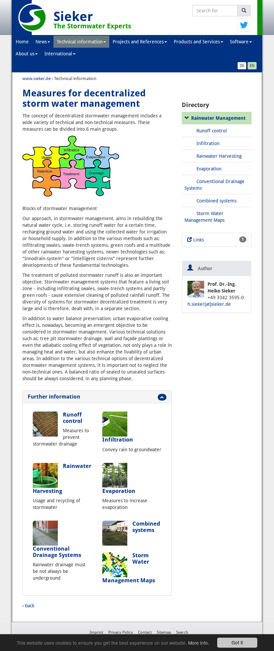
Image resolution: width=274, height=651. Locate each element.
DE (242, 65)
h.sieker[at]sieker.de (209, 304)
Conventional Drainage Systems (57, 551)
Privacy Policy (120, 632)
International (58, 53)
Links (218, 239)
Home (22, 41)
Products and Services (197, 41)
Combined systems (146, 526)
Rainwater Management (218, 118)
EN (252, 65)
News (41, 41)
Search (182, 632)
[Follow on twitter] (244, 24)
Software (239, 41)
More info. (198, 642)
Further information (54, 397)
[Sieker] (32, 17)
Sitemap (164, 632)
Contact (145, 632)
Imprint (96, 632)
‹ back (28, 605)
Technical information (80, 41)
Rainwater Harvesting (219, 156)
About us (25, 53)
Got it (237, 642)
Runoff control (72, 417)
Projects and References (138, 41)
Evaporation (118, 491)
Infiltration (117, 439)
